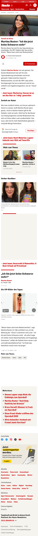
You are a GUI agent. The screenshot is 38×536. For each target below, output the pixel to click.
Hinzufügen (30, 131)
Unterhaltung (10, 12)
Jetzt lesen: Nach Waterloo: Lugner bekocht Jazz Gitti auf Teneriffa (18, 139)
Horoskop (28, 486)
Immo (15, 1)
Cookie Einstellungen (7, 533)
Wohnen (13, 499)
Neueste (32, 9)
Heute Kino (16, 488)
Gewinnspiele (21, 496)
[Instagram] (11, 439)
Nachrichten (5, 475)
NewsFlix (31, 1)
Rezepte (30, 496)
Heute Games (5, 488)
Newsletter (5, 478)
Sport (12, 9)
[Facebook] (2, 439)
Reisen (9, 502)
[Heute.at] (5, 5)
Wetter (29, 475)
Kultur (15, 486)
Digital (21, 486)
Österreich (5, 9)
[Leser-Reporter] (27, 5)
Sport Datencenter (7, 496)
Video (16, 502)
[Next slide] (35, 155)
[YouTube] (20, 439)
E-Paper (6, 1)
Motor (3, 502)
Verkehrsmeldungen (25, 499)
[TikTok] (15, 439)
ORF (25, 358)
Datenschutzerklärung (8, 530)
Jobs (23, 1)
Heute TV (25, 488)
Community (21, 475)
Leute (17, 12)
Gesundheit (5, 499)
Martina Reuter (6, 358)
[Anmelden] (30, 5)
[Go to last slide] (1, 302)
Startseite (3, 12)
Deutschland (24, 472)
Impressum (4, 526)
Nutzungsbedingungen (24, 530)
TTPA (26, 526)
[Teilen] (3, 64)
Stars (3, 486)
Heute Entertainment (14, 56)
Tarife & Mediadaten (16, 526)
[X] (6, 439)
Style (19, 358)
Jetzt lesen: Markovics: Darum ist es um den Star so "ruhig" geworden (18, 94)
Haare (14, 358)
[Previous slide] (3, 155)
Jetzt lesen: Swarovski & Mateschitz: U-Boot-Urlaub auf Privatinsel (20, 264)
